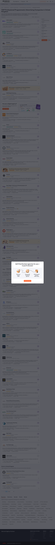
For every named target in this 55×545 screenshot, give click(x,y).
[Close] (43, 263)
